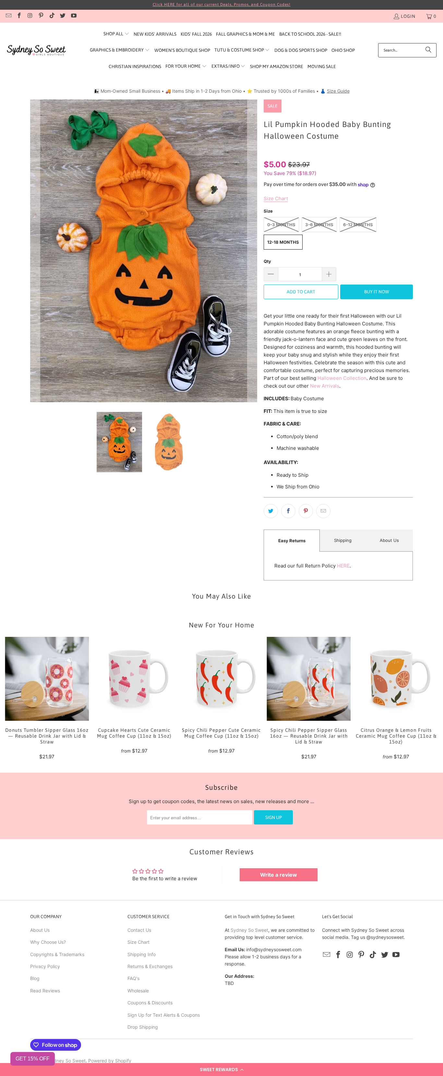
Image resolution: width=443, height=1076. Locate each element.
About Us (389, 540)
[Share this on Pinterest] (306, 511)
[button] (221, 1069)
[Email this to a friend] (323, 511)
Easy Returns (291, 540)
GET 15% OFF (33, 1058)
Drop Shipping (142, 1027)
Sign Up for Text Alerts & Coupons (163, 1015)
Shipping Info (141, 954)
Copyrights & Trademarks (57, 954)
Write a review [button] (278, 874)
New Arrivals (324, 386)
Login (408, 16)
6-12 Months (358, 224)
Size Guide (338, 91)
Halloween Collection (341, 378)
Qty (267, 261)
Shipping (343, 540)
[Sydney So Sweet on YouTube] (73, 16)
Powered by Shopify (109, 1060)
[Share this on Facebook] (288, 511)
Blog (35, 978)
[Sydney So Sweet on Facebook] (19, 16)
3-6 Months (319, 224)
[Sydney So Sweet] (36, 50)
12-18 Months (283, 242)
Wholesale (138, 990)
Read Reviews (45, 990)
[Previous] (35, 250)
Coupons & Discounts (150, 1002)
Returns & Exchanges (150, 966)
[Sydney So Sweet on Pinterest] (41, 16)
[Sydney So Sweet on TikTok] (51, 16)
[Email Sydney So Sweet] (8, 16)
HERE (343, 566)
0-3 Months (281, 224)
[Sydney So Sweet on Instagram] (30, 16)
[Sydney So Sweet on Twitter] (62, 16)
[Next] (252, 250)
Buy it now (376, 291)
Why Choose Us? (48, 942)
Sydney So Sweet (249, 930)
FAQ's (133, 978)
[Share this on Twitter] (271, 511)
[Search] (428, 50)
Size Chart (138, 942)
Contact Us (139, 930)
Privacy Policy (45, 966)
